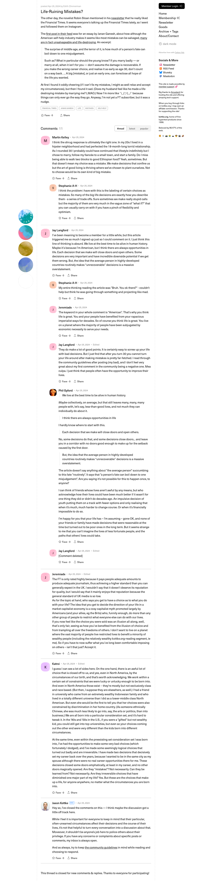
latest (132, 128)
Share (74, 178)
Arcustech (175, 92)
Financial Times (49, 108)
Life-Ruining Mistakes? (62, 11)
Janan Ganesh (67, 108)
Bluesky (167, 72)
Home (163, 13)
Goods (163, 27)
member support (166, 86)
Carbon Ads (179, 52)
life (79, 108)
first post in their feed (59, 33)
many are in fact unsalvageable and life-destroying (94, 40)
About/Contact (169, 36)
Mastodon (169, 76)
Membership (168, 18)
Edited (96, 344)
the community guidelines (101, 847)
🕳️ (173, 135)
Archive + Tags (168, 31)
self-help (102, 108)
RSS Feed (168, 68)
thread (120, 128)
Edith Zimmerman (72, 6)
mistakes (89, 108)
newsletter (117, 18)
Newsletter (166, 22)
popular (144, 128)
